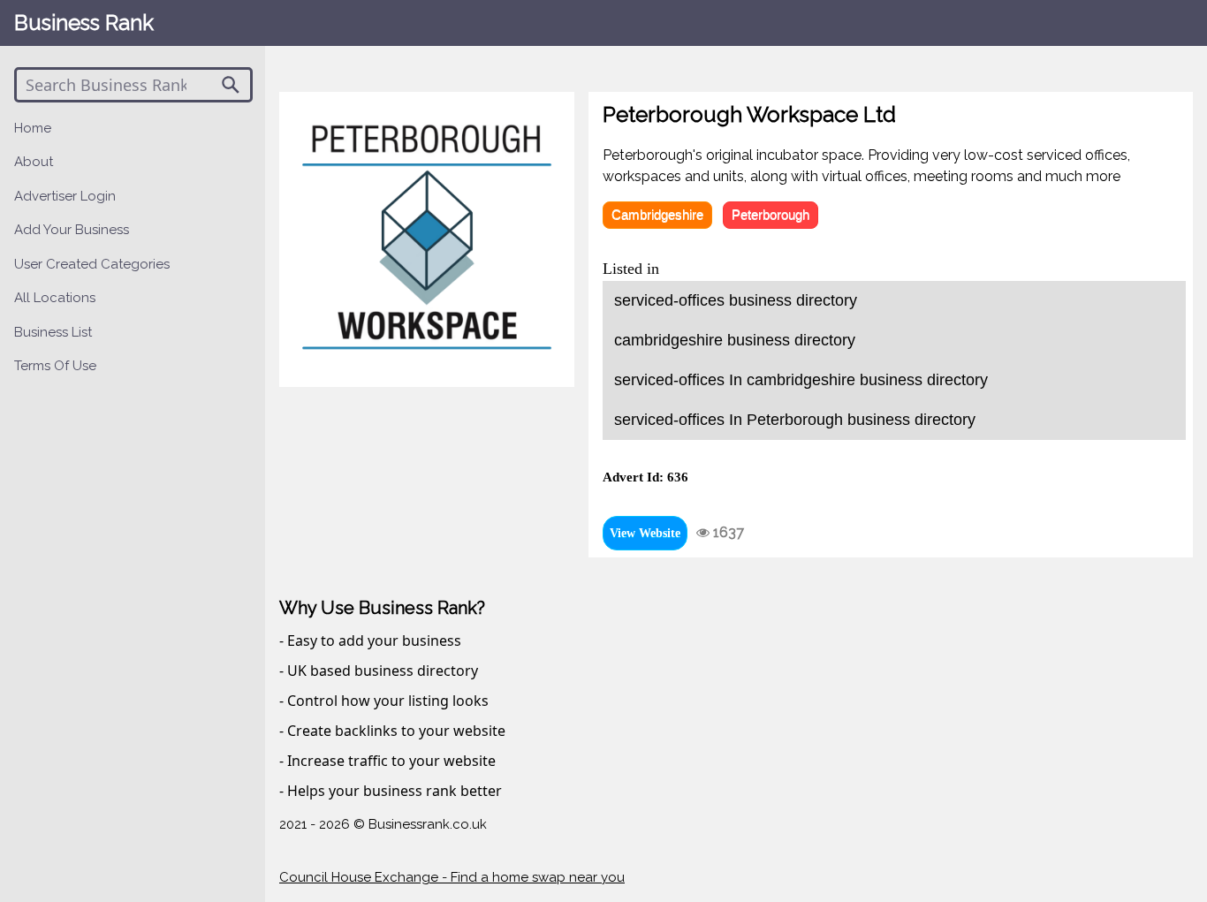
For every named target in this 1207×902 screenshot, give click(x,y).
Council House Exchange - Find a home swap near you (452, 877)
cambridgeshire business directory (734, 340)
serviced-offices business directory (735, 300)
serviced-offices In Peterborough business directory (794, 419)
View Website (645, 533)
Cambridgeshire (657, 214)
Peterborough (770, 214)
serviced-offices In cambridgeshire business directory (801, 380)
